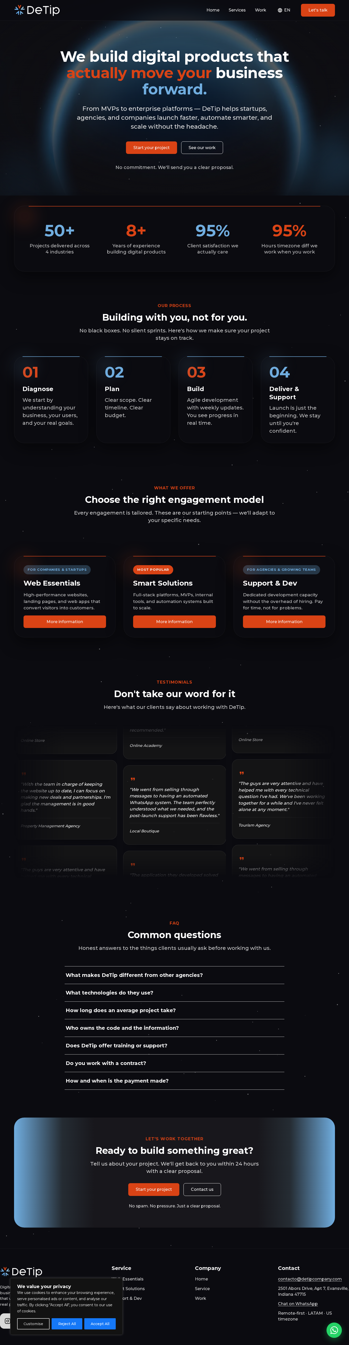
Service (202, 1288)
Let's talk (318, 10)
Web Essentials (128, 1279)
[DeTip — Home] (37, 10)
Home (212, 10)
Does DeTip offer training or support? (116, 1046)
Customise (33, 1324)
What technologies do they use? (109, 993)
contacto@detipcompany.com (310, 1279)
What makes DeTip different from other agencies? (134, 975)
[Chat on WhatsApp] (334, 1330)
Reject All (67, 1324)
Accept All (100, 1324)
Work (260, 10)
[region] (66, 1306)
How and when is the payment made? (117, 1081)
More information (64, 621)
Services (237, 10)
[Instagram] (7, 1321)
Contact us (202, 1189)
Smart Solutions (128, 1288)
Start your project (151, 147)
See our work (202, 147)
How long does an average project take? (121, 1010)
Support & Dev (127, 1298)
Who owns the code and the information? (122, 1028)
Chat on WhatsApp (298, 1303)
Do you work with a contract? (106, 1063)
